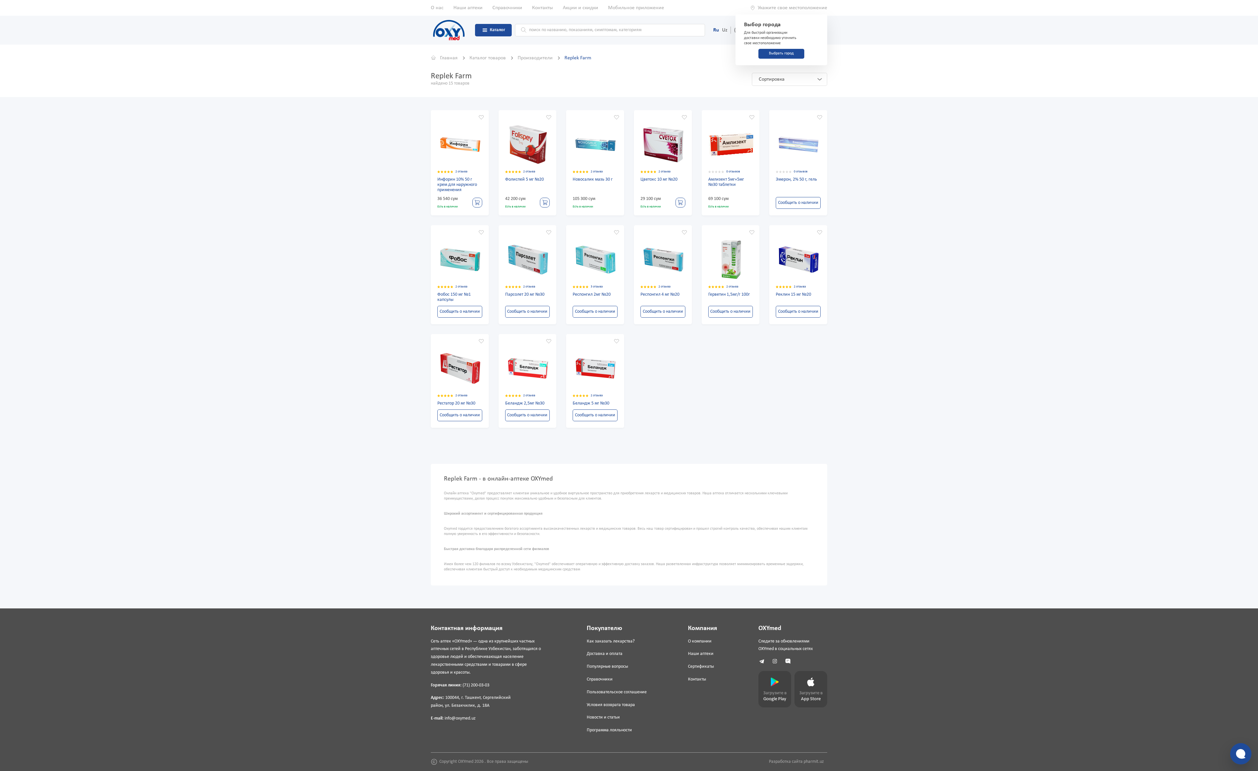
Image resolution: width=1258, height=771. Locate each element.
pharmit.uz (814, 761)
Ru (716, 30)
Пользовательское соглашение (617, 692)
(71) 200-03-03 (476, 685)
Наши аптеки (468, 7)
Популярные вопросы (607, 666)
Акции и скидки (580, 7)
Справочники (507, 7)
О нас (437, 7)
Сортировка (772, 79)
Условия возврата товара (611, 704)
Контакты (542, 7)
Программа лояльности (609, 730)
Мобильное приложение (636, 7)
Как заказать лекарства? (611, 641)
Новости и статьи (603, 717)
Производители (536, 58)
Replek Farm (577, 58)
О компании (700, 641)
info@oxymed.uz (460, 718)
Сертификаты (701, 666)
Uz (724, 30)
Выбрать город (781, 53)
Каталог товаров (488, 58)
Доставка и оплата (604, 653)
